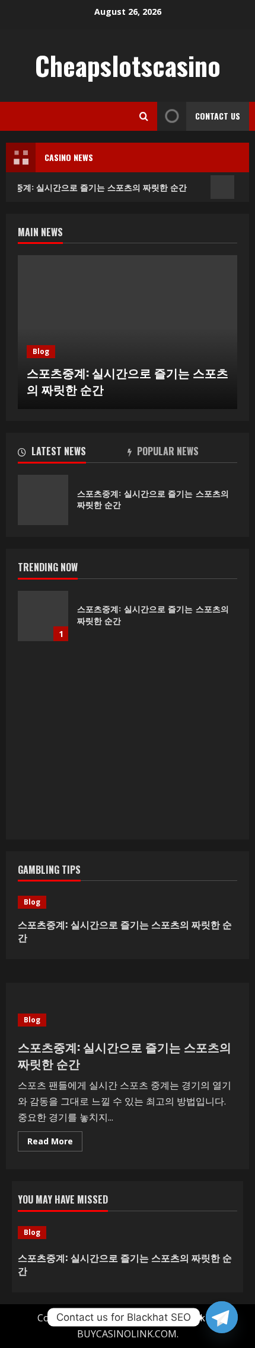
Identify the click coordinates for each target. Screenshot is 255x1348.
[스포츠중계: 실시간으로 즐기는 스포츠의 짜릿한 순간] (127, 902)
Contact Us (217, 116)
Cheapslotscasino (128, 65)
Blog (41, 351)
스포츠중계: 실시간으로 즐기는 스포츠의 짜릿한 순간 (127, 380)
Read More (54, 1143)
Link (195, 1317)
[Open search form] (143, 116)
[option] (127, 332)
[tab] (73, 453)
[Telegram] (222, 1317)
